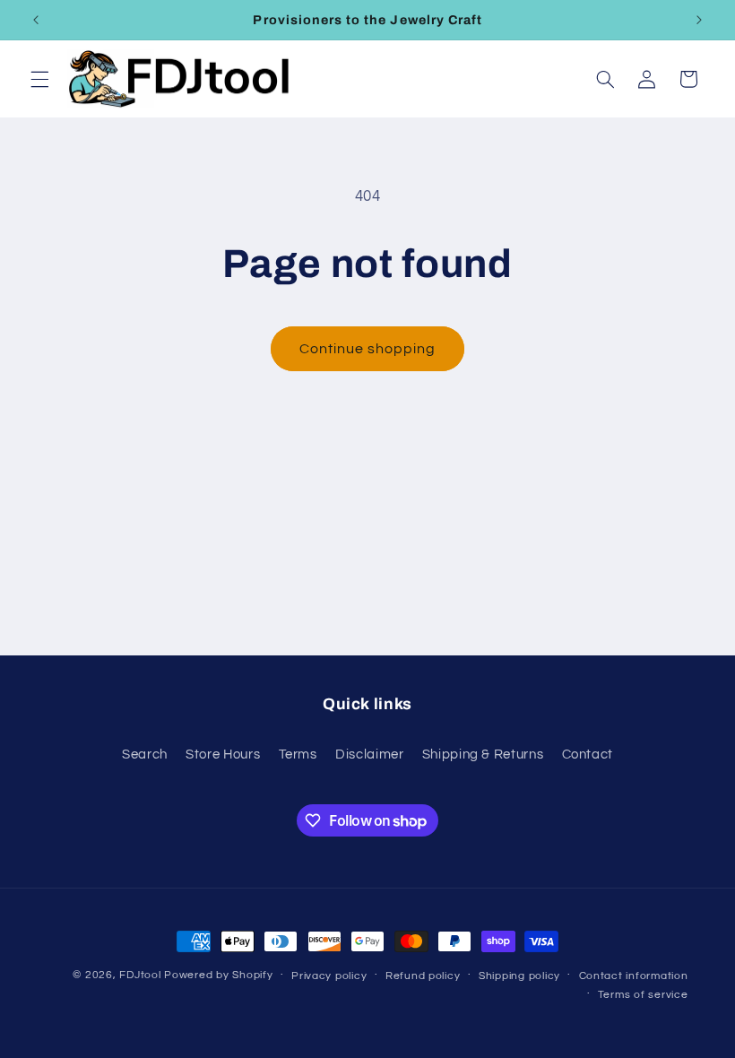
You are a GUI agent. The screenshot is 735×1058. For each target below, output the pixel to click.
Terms (298, 754)
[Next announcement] (699, 19)
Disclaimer (369, 754)
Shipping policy (519, 976)
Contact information (633, 976)
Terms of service (643, 995)
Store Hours (223, 754)
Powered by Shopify (218, 975)
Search (145, 754)
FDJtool (139, 975)
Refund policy (423, 976)
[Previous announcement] (36, 19)
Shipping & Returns (482, 754)
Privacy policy (329, 976)
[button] (39, 79)
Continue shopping (368, 349)
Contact (587, 754)
